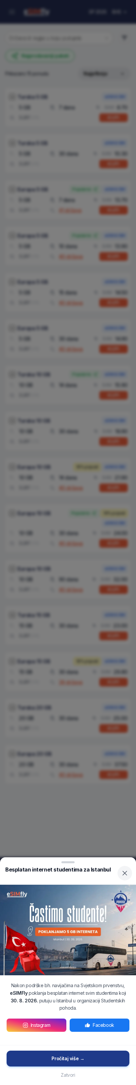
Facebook (103, 1025)
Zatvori (68, 1075)
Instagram (40, 1025)
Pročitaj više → (67, 1058)
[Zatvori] (125, 873)
